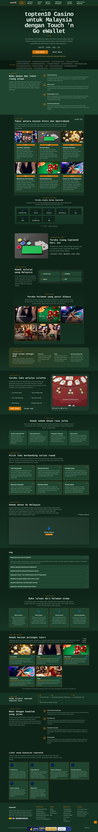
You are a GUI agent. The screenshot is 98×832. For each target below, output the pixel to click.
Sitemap (87, 827)
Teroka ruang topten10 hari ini (72, 61)
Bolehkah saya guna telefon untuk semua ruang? (24, 578)
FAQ (46, 65)
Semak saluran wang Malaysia (23, 63)
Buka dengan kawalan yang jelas (41, 68)
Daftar (51, 809)
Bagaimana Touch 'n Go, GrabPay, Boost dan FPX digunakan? (28, 575)
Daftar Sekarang (51, 829)
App (51, 815)
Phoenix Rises (40, 2)
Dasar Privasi (67, 813)
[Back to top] (95, 822)
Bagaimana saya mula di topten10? (20, 557)
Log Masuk (53, 811)
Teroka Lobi (78, 119)
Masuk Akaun (57, 52)
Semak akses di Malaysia (37, 65)
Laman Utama (21, 2)
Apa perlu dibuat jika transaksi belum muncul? (24, 582)
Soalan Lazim (53, 813)
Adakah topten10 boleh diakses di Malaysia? (23, 567)
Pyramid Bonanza (69, 2)
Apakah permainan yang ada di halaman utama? (24, 571)
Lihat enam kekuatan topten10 (55, 68)
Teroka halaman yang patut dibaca (38, 63)
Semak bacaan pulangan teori (70, 65)
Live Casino (66, 817)
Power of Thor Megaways (81, 2)
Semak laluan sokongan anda (53, 63)
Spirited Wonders (48, 2)
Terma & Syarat (67, 811)
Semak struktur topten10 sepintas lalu (24, 68)
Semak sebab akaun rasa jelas (80, 63)
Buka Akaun (40, 52)
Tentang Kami (67, 809)
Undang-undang (67, 815)
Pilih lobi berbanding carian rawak (23, 65)
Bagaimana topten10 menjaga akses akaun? (23, 586)
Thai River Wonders (30, 2)
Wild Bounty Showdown (58, 2)
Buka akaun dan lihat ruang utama (23, 61)
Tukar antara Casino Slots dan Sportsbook (41, 61)
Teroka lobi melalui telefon (66, 63)
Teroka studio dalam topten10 (58, 61)
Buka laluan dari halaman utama (56, 65)
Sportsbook (66, 821)
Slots (64, 819)
